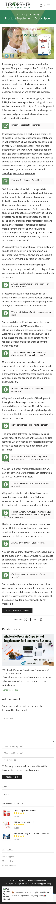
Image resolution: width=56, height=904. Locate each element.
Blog (25, 14)
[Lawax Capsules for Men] (6, 813)
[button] (4, 659)
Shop (7, 883)
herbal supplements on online (24, 514)
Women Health (8, 865)
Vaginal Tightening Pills (24, 822)
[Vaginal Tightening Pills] (6, 824)
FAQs (30, 883)
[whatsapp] (40, 620)
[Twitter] (26, 620)
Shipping (38, 883)
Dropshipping (34, 14)
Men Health (7, 861)
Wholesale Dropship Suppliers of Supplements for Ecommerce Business (26, 671)
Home (19, 14)
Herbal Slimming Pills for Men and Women (32, 833)
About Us (15, 883)
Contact (23, 883)
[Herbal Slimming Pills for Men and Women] (6, 836)
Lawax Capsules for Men (24, 810)
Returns (46, 883)
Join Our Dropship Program (17, 610)
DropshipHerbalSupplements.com (31, 880)
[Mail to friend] (35, 620)
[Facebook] (30, 620)
